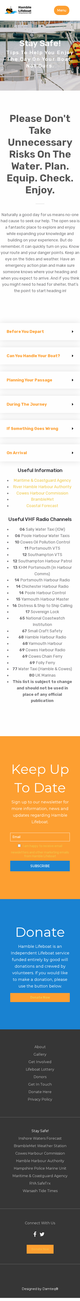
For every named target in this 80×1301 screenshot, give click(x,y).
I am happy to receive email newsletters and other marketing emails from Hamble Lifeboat (40, 851)
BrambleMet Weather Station (40, 1146)
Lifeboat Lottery (40, 1069)
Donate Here (40, 1092)
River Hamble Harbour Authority (42, 486)
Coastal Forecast (42, 505)
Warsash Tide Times (40, 1191)
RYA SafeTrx (40, 1183)
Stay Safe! (40, 1131)
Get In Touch (40, 1084)
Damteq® (50, 1289)
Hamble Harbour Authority (40, 1161)
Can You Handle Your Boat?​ (33, 355)
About (40, 1047)
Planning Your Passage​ (29, 380)
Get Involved (40, 1062)
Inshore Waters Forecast (40, 1138)
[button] (40, 331)
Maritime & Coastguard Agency (42, 480)
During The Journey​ (27, 404)
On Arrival (17, 452)
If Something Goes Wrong (32, 428)
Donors (40, 1077)
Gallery (40, 1054)
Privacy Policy (40, 1099)
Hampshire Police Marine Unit (40, 1168)
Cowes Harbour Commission (42, 493)
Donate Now (40, 997)
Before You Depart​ (25, 331)
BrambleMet (42, 499)
